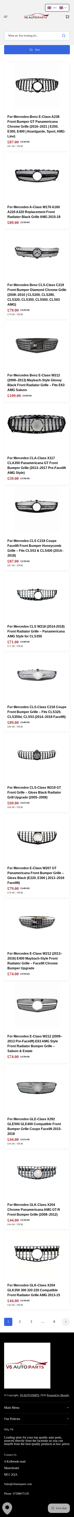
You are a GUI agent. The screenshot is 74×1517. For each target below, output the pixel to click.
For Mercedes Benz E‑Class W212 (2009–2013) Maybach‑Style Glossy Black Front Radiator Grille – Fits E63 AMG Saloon (36, 383)
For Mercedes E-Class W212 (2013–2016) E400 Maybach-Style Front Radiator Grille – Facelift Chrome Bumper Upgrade (34, 961)
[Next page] (66, 1322)
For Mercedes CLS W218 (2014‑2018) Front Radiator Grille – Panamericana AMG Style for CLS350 (36, 631)
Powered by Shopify (58, 1395)
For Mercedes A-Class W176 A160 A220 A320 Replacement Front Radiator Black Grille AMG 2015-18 (33, 212)
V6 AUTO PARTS (29, 1395)
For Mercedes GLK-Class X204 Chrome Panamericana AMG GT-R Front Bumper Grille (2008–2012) (33, 1209)
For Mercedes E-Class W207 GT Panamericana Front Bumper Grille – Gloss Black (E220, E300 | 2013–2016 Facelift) (35, 875)
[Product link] (37, 106)
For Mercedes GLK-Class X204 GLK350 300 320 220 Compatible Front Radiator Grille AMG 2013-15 (33, 1290)
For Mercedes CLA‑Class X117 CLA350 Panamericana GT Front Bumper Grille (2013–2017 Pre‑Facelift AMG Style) (36, 465)
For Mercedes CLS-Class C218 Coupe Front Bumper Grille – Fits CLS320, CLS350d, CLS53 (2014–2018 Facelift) (36, 712)
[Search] (64, 35)
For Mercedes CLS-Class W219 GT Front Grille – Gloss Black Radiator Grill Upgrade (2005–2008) (34, 792)
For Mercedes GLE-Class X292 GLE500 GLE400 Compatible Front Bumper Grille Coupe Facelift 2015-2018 (34, 1126)
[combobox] (37, 35)
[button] (5, 16)
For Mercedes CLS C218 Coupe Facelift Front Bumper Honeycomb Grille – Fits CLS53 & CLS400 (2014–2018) (35, 548)
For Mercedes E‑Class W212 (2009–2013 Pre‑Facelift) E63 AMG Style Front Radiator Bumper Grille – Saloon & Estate (34, 1044)
